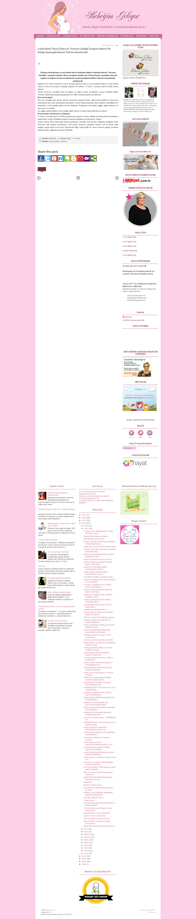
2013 (84, 520)
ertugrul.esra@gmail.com (136, 295)
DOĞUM (41, 566)
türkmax (63, 141)
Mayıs (86, 843)
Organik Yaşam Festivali (87, 494)
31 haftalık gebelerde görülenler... (59, 578)
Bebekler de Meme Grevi (93, 785)
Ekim (86, 829)
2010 (84, 859)
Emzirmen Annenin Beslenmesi (95, 816)
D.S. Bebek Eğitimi (87, 36)
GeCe (50, 912)
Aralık (86, 526)
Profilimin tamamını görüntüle (133, 320)
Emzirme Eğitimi (70, 36)
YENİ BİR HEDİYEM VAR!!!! (94, 798)
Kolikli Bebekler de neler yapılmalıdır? (97, 813)
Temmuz (87, 837)
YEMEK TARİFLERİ (130, 251)
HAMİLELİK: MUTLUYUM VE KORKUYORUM (100, 547)
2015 (84, 515)
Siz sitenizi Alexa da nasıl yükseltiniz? (92, 492)
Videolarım (154, 36)
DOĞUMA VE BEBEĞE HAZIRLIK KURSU (98, 577)
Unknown (53, 138)
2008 (84, 864)
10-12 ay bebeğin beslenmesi (58, 552)
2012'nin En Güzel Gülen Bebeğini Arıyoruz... (99, 617)
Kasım (86, 529)
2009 (84, 862)
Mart (86, 848)
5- (123, 255)
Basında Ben (141, 36)
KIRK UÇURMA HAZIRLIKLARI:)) (59, 592)
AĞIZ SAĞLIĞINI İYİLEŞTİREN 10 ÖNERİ (98, 640)
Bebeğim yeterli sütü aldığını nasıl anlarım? (94, 496)
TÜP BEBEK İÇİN (130, 242)
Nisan (86, 845)
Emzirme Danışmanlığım (107, 36)
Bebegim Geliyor (50, 910)
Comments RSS (150, 910)
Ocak (86, 853)
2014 (84, 518)
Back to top (151, 912)
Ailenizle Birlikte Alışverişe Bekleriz (96, 536)
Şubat (86, 851)
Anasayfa (40, 36)
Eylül (86, 832)
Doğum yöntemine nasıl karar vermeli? (98, 559)
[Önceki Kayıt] (117, 179)
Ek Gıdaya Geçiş (127, 36)
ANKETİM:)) (88, 782)
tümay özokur (54, 141)
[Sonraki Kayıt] (39, 179)
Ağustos (87, 834)
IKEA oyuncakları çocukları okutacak (96, 819)
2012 (84, 523)
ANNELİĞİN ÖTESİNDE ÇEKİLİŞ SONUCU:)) (99, 826)
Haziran (87, 840)
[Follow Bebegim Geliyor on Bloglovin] (129, 449)
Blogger (129, 420)
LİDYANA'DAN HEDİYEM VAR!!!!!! (96, 610)
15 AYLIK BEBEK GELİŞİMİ (47, 540)
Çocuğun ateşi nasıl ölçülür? (58, 621)
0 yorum (77, 138)
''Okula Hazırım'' (89, 800)
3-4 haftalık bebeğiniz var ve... (89, 498)
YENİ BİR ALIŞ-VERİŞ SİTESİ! (94, 539)
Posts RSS (143, 910)
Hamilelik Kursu (54, 36)
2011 (84, 856)
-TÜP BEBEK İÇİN (130, 237)
